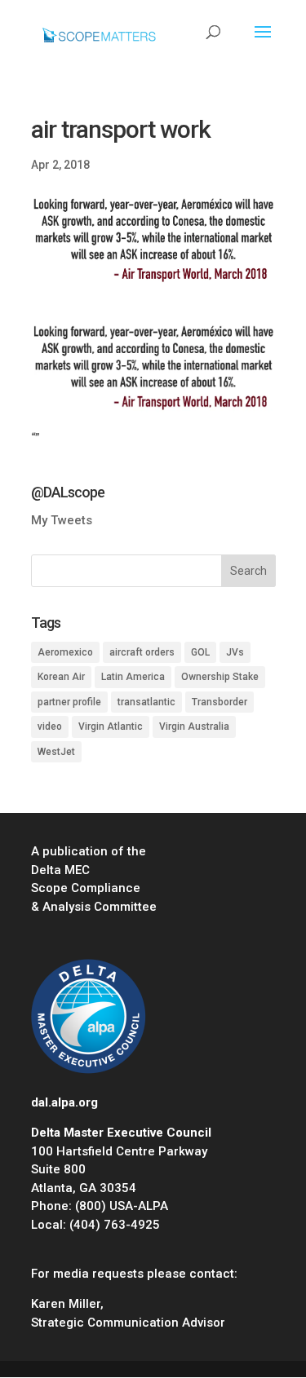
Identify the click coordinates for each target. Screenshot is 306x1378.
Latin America (133, 676)
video (50, 726)
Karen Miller (65, 1303)
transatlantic (146, 702)
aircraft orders (142, 652)
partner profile (69, 702)
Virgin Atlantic (110, 726)
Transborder (219, 702)
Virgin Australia (194, 726)
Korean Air (61, 676)
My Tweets (61, 520)
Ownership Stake (220, 676)
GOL (200, 652)
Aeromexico (65, 652)
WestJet (56, 751)
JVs (235, 652)
